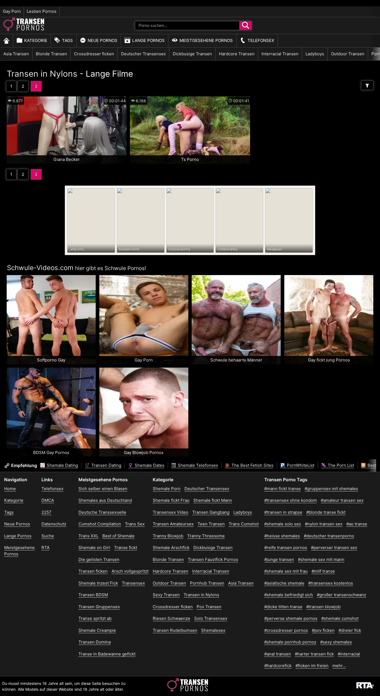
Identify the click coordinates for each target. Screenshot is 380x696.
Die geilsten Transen (98, 559)
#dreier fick (350, 630)
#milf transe (323, 571)
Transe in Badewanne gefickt (106, 654)
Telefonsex (261, 40)
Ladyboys (314, 53)
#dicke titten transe (283, 606)
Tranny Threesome (206, 535)
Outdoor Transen (347, 53)
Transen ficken (93, 571)
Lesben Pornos (41, 11)
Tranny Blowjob (168, 535)
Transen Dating (105, 465)
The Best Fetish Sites (251, 465)
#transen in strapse (283, 512)
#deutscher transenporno (329, 535)
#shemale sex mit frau (286, 571)
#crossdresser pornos (286, 630)
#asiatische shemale (284, 583)
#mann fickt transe (282, 488)
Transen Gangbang (211, 512)
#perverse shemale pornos (290, 618)
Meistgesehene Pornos (206, 40)
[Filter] (367, 85)
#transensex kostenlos (330, 583)
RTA (45, 547)
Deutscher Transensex (143, 53)
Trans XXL (88, 535)
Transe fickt (125, 547)
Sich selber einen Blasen (102, 488)
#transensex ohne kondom (290, 500)
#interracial (349, 654)
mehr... (339, 665)
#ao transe (356, 524)
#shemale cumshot (340, 618)
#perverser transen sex (334, 547)
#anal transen (277, 654)
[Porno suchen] (246, 25)
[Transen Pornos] (24, 30)
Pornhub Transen (207, 583)
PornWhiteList (300, 465)
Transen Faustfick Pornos (213, 559)
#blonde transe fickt (326, 512)
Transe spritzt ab (95, 618)
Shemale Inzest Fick (98, 583)
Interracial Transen (279, 53)
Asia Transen (16, 53)
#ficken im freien (312, 665)
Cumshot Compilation (99, 524)
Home (10, 488)
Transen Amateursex (173, 524)
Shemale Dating (62, 465)
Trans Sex (135, 524)
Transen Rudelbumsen (175, 630)
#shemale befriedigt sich (288, 594)
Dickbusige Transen (192, 53)
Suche (47, 535)
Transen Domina (94, 642)
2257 (46, 512)
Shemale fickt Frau (171, 500)
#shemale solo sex (282, 524)
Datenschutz (53, 524)
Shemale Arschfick (171, 547)
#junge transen (279, 559)
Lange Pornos (148, 40)
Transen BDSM (93, 594)
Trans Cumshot (244, 524)
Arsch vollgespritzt (130, 571)
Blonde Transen (51, 53)
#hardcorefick (278, 665)
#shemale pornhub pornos (290, 642)
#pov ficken (323, 630)
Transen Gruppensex (99, 606)
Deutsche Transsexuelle (102, 512)
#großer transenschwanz (341, 594)
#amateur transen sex (342, 500)
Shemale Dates (149, 465)
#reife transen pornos (285, 547)
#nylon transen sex (323, 524)
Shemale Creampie (97, 630)
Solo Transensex (210, 618)
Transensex (133, 583)
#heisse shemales (282, 535)
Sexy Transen (166, 594)
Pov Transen (209, 606)
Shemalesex (213, 630)
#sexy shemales (336, 642)
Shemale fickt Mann (212, 500)
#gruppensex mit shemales (331, 488)
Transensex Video (170, 512)
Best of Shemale (118, 535)
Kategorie (35, 40)
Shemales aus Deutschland (105, 500)
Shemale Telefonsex (197, 465)
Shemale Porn (167, 488)
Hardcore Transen (237, 53)
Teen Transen (211, 524)
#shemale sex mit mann (321, 559)
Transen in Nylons (42, 74)
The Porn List (340, 465)
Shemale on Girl (94, 547)
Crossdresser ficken (94, 53)
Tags (67, 40)
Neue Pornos (102, 40)
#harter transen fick (314, 654)
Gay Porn (12, 11)
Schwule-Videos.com (40, 268)
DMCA (47, 500)
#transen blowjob (323, 606)
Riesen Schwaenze (171, 618)
